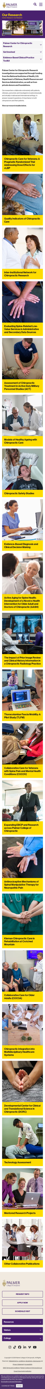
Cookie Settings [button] (8, 1386)
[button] (40, 5)
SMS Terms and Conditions (11, 1368)
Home (4, 18)
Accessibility (28, 1364)
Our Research (18, 18)
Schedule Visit (22, 1311)
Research (10, 18)
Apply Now (22, 1303)
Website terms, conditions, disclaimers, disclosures (24, 1361)
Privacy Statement (18, 1364)
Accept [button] (19, 1386)
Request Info (22, 1294)
